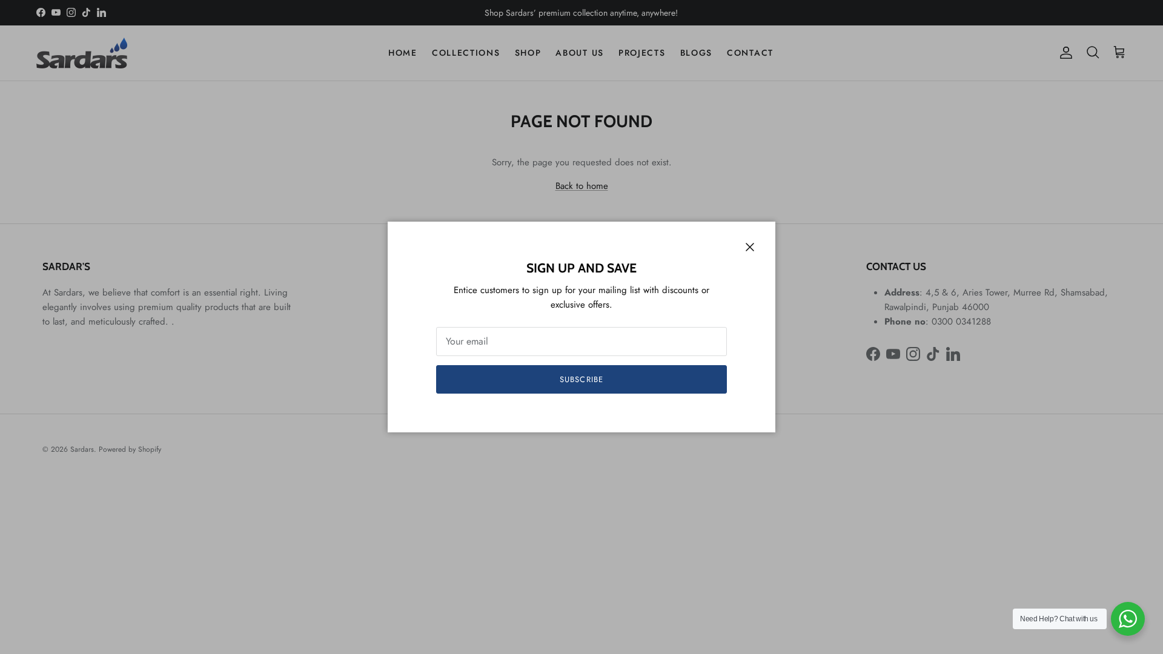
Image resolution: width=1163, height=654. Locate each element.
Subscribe (581, 379)
